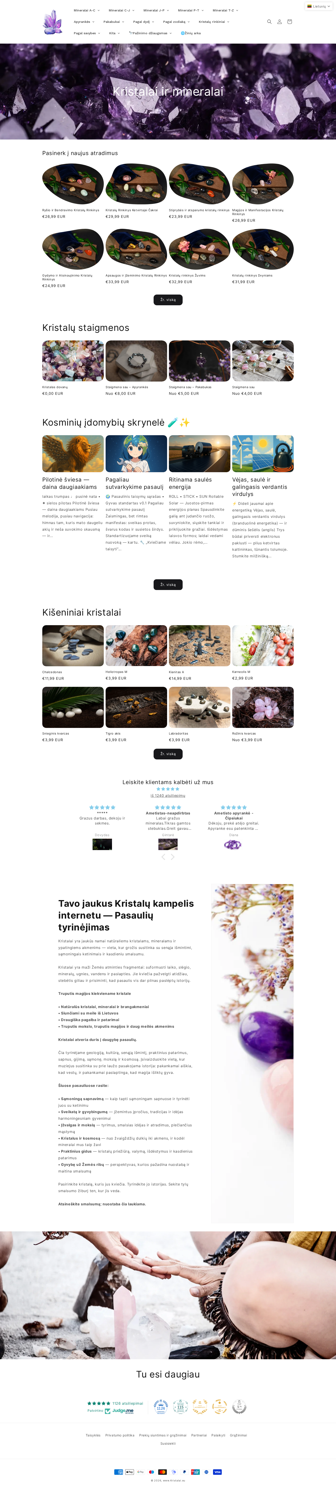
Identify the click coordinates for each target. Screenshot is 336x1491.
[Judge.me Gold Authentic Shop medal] (200, 1406)
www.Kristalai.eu (174, 1480)
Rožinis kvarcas (244, 733)
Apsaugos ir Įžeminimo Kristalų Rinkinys (136, 275)
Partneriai (199, 1435)
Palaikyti (218, 1435)
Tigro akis (113, 733)
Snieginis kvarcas (55, 733)
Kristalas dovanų (55, 387)
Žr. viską (168, 300)
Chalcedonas (52, 672)
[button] (269, 22)
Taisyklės (93, 1435)
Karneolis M (241, 672)
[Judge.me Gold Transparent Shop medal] (219, 1406)
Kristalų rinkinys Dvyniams (252, 275)
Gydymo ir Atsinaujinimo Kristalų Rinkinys (67, 277)
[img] (168, 789)
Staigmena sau (243, 387)
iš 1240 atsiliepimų (168, 795)
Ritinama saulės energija (190, 483)
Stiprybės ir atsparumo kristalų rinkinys (199, 210)
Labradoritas (178, 733)
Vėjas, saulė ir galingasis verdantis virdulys (260, 486)
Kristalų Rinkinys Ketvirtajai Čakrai (132, 210)
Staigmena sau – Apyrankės (127, 387)
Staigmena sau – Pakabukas (190, 387)
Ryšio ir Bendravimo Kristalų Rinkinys (70, 210)
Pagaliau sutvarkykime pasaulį (135, 483)
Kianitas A (176, 672)
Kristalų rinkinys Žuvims (187, 275)
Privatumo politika (120, 1435)
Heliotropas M (117, 672)
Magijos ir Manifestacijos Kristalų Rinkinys (257, 212)
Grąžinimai (238, 1435)
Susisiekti (168, 1443)
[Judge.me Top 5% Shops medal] (239, 1406)
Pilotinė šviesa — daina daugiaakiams (69, 483)
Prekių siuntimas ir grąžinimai (163, 1435)
